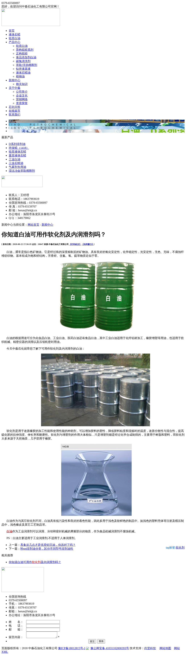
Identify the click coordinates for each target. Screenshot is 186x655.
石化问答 (14, 106)
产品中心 (14, 42)
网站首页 (33, 224)
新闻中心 (14, 80)
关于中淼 (14, 87)
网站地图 (165, 648)
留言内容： (17, 637)
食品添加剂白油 (26, 57)
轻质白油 (14, 38)
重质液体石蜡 (17, 155)
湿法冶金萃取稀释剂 (22, 170)
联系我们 (14, 114)
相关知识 (22, 84)
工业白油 (14, 159)
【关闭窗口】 (88, 244)
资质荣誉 (22, 103)
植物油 (20, 76)
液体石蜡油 (23, 72)
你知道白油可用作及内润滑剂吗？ (35, 562)
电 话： (17, 625)
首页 (12, 30)
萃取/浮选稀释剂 (26, 64)
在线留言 (14, 110)
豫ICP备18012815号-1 (71, 648)
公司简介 (22, 91)
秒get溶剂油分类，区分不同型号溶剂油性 (46, 548)
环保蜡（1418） (19, 147)
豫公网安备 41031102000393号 (109, 648)
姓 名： (17, 621)
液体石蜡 (14, 34)
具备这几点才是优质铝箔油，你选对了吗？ (48, 544)
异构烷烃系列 (24, 49)
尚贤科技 (150, 648)
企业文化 (22, 95)
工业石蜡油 (16, 163)
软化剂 (180, 547)
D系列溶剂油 (17, 144)
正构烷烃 (22, 53)
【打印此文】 (75, 244)
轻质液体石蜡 (17, 151)
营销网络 (22, 99)
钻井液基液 (23, 68)
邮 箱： (17, 629)
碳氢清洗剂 (23, 61)
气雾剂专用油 (17, 166)
